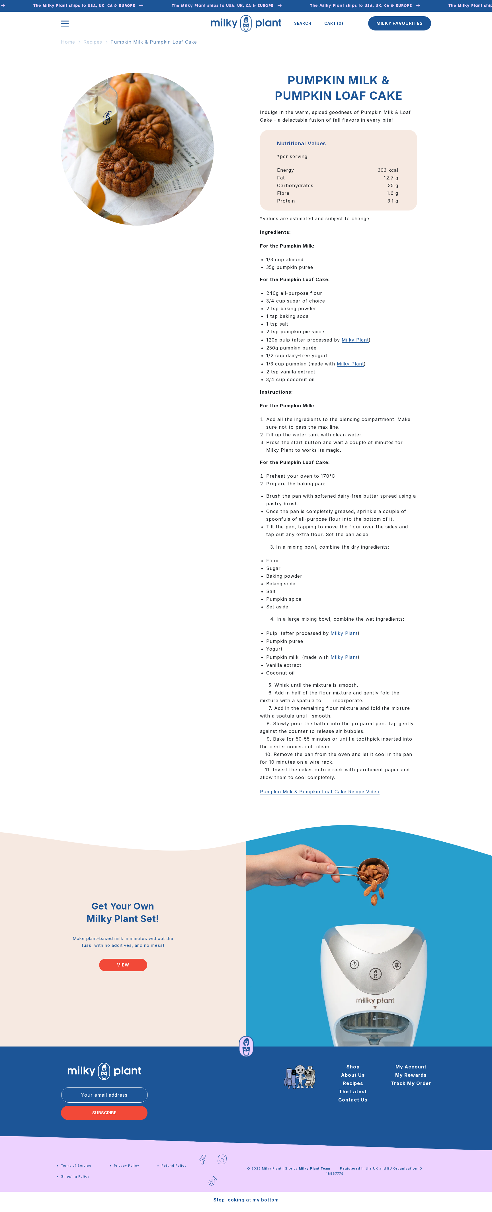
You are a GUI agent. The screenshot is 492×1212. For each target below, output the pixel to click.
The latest (353, 1091)
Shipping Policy (75, 1176)
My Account (411, 1067)
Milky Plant (355, 340)
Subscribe (104, 1112)
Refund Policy (173, 1166)
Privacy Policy (126, 1166)
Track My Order (411, 1083)
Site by (307, 1168)
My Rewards (411, 1075)
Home (68, 42)
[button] (302, 23)
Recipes (92, 42)
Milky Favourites (399, 23)
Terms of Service (76, 1166)
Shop (353, 1067)
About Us (353, 1075)
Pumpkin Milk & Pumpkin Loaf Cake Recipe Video (320, 792)
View (123, 965)
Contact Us (353, 1100)
